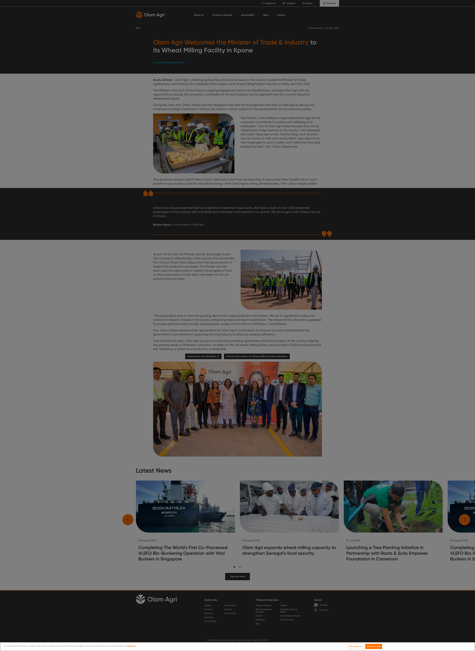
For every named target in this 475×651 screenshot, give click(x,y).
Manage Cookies (355, 646)
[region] (237, 646)
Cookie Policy (131, 646)
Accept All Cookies (374, 646)
